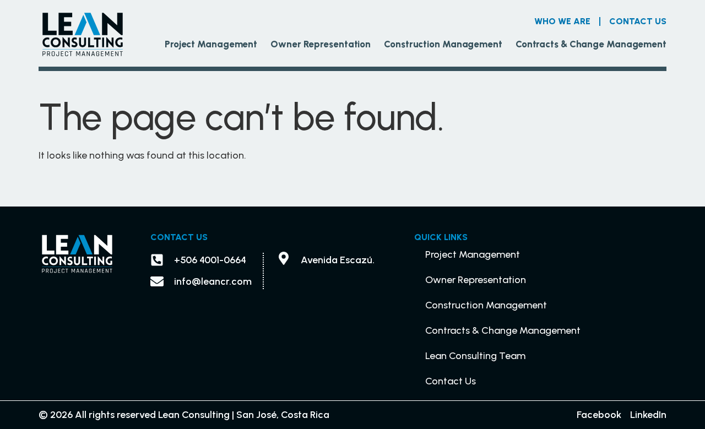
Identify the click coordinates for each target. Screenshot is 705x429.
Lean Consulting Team (475, 356)
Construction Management (443, 44)
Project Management (211, 44)
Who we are (562, 21)
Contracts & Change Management (591, 44)
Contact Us (637, 21)
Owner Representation (320, 44)
